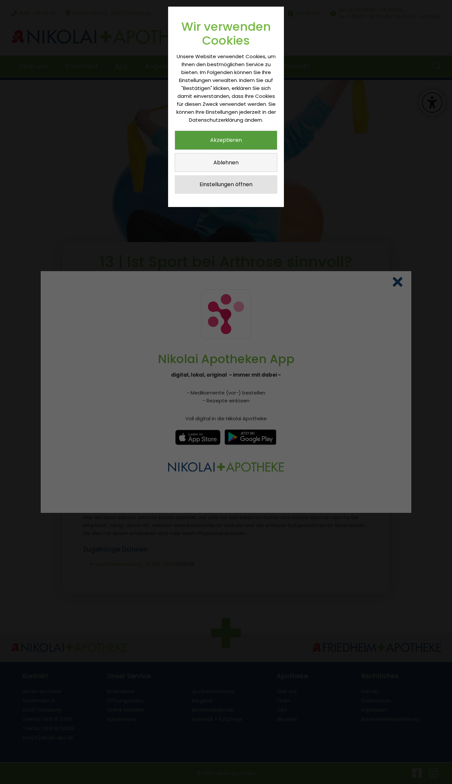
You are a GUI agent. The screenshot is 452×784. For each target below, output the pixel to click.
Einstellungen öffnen (226, 184)
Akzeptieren (226, 140)
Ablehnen (226, 162)
